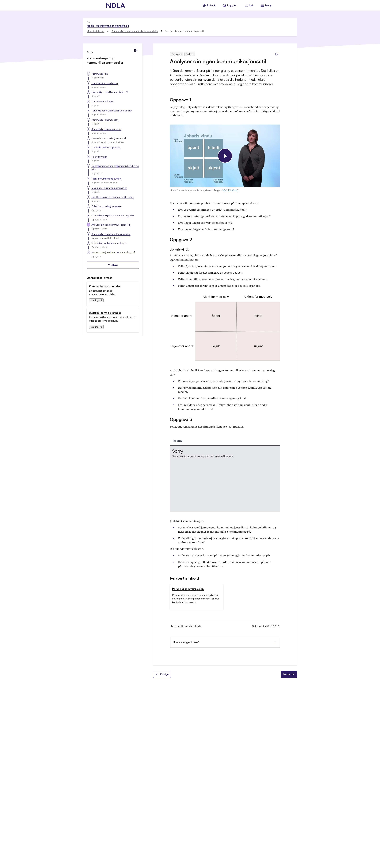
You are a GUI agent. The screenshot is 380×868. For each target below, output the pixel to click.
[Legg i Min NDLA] (276, 54)
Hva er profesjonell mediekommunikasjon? (113, 252)
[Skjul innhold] (135, 50)
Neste (286, 674)
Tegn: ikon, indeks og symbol (106, 178)
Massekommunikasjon (102, 101)
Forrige (164, 674)
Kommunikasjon (99, 73)
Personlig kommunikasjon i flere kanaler (111, 110)
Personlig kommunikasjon (104, 82)
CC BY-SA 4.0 (231, 190)
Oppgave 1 (180, 99)
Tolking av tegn (99, 156)
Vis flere (113, 265)
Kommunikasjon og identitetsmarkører (110, 233)
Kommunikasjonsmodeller (104, 119)
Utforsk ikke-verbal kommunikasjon (109, 243)
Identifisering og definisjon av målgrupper (112, 197)
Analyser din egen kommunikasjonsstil (110, 224)
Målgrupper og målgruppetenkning (109, 187)
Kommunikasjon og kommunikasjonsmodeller (134, 30)
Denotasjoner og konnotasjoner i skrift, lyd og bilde (115, 167)
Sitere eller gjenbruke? (186, 642)
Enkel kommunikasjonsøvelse (106, 206)
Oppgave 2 (181, 239)
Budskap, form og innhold (105, 312)
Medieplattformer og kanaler (106, 147)
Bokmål (211, 5)
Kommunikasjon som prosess (106, 129)
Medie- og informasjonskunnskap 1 (108, 25)
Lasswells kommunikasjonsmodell (108, 138)
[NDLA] (115, 5)
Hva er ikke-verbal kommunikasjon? (109, 92)
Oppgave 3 (181, 419)
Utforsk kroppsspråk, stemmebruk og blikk (112, 215)
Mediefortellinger (95, 30)
